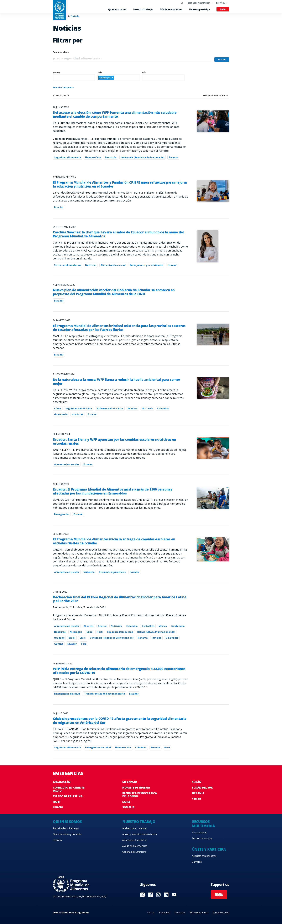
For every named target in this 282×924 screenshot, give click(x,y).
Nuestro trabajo (143, 9)
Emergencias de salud (67, 693)
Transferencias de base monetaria (104, 693)
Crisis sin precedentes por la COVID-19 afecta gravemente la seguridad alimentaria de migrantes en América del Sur (119, 720)
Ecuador (173, 157)
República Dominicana (120, 632)
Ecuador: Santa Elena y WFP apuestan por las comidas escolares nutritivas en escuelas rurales (114, 441)
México (162, 626)
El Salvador (172, 637)
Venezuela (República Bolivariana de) (142, 157)
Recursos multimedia (199, 3)
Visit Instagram (158, 895)
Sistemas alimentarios (67, 265)
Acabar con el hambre (134, 828)
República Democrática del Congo (139, 794)
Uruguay (59, 637)
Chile (83, 637)
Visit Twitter (142, 895)
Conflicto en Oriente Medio (68, 789)
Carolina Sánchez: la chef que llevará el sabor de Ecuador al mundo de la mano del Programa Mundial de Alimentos (118, 234)
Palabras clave (61, 51)
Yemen (196, 798)
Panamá (143, 637)
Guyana (58, 643)
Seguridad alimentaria (67, 157)
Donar (150, 912)
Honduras (77, 414)
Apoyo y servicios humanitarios (139, 834)
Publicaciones (199, 832)
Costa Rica (148, 626)
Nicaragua (76, 632)
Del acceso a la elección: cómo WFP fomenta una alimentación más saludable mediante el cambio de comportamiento (114, 114)
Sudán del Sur (202, 787)
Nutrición (110, 157)
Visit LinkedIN (166, 895)
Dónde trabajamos (171, 9)
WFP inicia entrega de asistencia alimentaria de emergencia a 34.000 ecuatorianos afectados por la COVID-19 (119, 670)
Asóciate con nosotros (204, 856)
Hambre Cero (93, 157)
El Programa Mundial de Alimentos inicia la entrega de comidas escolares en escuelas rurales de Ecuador (114, 541)
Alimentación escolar (113, 265)
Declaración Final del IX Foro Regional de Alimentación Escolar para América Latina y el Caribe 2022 (119, 599)
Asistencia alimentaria (134, 840)
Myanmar (129, 782)
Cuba (90, 632)
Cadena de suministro (134, 851)
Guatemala (61, 414)
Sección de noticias (202, 838)
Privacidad (164, 912)
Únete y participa (199, 9)
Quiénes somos (117, 9)
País (100, 72)
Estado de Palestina (68, 796)
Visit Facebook (150, 895)
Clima (57, 408)
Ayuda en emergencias (134, 846)
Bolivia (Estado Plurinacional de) (156, 632)
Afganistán (61, 782)
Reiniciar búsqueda (63, 87)
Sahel (126, 802)
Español (220, 3)
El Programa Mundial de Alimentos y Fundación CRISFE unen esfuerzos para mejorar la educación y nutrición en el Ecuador (120, 184)
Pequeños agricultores (112, 572)
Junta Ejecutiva (221, 912)
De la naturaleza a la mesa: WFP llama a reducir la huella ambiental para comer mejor (116, 381)
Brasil (72, 637)
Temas (56, 72)
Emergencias (61, 514)
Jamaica (156, 637)
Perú (84, 643)
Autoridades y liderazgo (66, 828)
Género (102, 626)
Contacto (180, 912)
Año (144, 72)
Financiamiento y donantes (67, 834)
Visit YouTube (174, 895)
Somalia (128, 807)
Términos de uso (199, 912)
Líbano (58, 807)
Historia (57, 840)
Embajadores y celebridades (146, 265)
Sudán (196, 782)
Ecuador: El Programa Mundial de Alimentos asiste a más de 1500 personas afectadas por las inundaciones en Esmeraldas (112, 491)
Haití (100, 632)
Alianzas (132, 408)
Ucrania (198, 793)
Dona (223, 9)
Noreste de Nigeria (136, 787)
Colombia (163, 408)
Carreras (197, 861)
